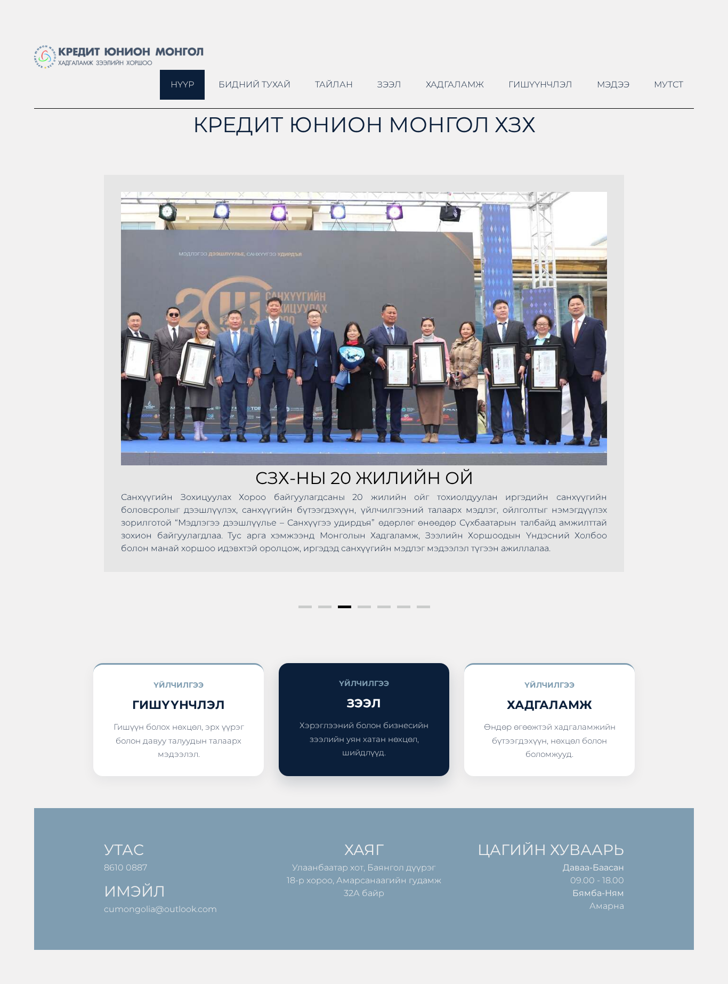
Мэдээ (613, 84)
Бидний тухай (254, 84)
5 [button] (384, 607)
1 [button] (305, 607)
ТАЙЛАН (334, 84)
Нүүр (182, 84)
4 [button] (364, 607)
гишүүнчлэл (540, 84)
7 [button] (423, 607)
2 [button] (324, 607)
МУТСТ (668, 84)
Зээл (389, 84)
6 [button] (403, 607)
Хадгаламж (455, 84)
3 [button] (344, 607)
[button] (123, 386)
